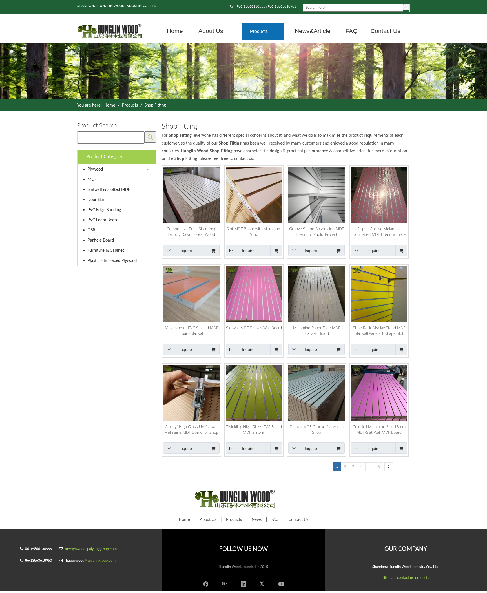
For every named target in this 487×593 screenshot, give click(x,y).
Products (234, 519)
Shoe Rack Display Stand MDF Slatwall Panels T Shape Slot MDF (379, 330)
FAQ (275, 519)
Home (184, 519)
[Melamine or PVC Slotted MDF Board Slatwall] (191, 293)
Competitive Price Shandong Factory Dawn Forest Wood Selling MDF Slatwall (191, 231)
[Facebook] (205, 582)
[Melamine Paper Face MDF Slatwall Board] (316, 293)
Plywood (95, 169)
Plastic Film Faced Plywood (112, 260)
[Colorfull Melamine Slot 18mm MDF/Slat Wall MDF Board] (379, 392)
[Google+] (224, 582)
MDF (92, 179)
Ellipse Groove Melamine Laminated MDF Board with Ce (379, 231)
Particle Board (101, 240)
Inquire (186, 250)
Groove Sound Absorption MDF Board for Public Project (316, 231)
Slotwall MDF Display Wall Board (254, 327)
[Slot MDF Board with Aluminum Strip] (254, 194)
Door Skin (96, 200)
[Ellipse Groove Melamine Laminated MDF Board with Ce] (379, 194)
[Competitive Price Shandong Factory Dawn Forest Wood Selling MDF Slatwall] (191, 194)
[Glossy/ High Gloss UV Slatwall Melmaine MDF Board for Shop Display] (191, 392)
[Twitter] (262, 582)
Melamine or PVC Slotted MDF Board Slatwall (191, 330)
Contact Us (298, 519)
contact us (405, 578)
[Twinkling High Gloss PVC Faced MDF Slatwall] (254, 392)
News (257, 519)
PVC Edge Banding (104, 210)
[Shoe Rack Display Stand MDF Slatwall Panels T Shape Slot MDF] (379, 293)
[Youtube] (281, 582)
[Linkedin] (243, 582)
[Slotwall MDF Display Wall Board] (254, 293)
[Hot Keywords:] (406, 7)
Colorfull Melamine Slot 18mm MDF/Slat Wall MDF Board (379, 429)
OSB (91, 230)
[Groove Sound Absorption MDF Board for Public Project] (316, 194)
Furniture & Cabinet (106, 250)
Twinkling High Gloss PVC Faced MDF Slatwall (254, 429)
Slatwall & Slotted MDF (109, 189)
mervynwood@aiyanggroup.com (91, 549)
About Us (208, 519)
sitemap (389, 578)
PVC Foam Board (103, 220)
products (422, 578)
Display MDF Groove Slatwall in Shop (317, 429)
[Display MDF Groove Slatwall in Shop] (316, 392)
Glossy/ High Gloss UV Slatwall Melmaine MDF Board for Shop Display (191, 429)
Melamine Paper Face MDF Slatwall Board (316, 330)
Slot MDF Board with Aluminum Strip (254, 231)
